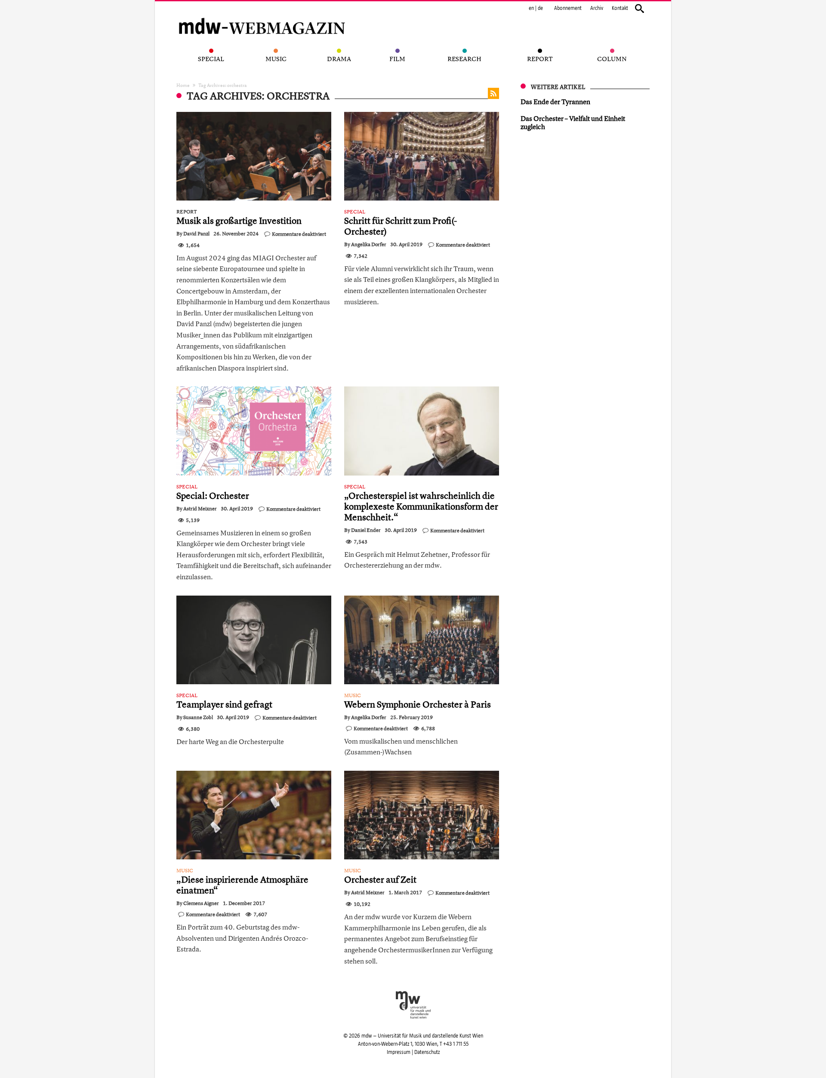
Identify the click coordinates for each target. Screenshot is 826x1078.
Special (354, 211)
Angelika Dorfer (368, 244)
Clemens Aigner (201, 903)
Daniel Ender (366, 530)
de (540, 8)
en (531, 8)
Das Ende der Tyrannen (555, 101)
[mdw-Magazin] (262, 15)
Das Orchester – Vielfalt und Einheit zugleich (573, 122)
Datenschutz (427, 1052)
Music (352, 695)
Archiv (596, 8)
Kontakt (620, 8)
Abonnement (568, 8)
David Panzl (196, 233)
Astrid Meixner (200, 508)
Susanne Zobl (198, 717)
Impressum (398, 1052)
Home (183, 85)
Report (186, 211)
